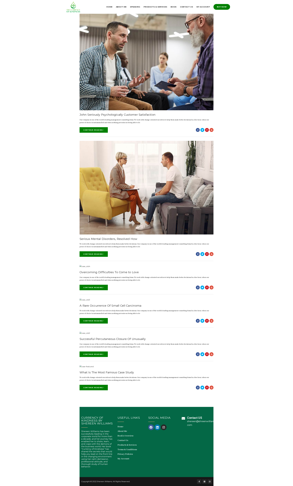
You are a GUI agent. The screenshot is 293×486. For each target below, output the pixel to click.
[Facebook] (198, 130)
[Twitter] (202, 130)
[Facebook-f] (199, 481)
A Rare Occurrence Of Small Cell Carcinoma (110, 305)
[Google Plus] (211, 130)
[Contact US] (183, 418)
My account (203, 7)
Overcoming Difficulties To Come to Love (109, 272)
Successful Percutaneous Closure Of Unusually (113, 339)
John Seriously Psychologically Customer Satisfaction (117, 114)
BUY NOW (222, 7)
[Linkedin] (157, 427)
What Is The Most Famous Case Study (107, 372)
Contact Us (186, 7)
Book (174, 7)
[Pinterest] (207, 130)
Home (109, 7)
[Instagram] (164, 427)
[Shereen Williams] (73, 7)
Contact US (194, 417)
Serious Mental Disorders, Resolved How (108, 239)
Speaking (135, 7)
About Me (121, 7)
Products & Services (155, 7)
